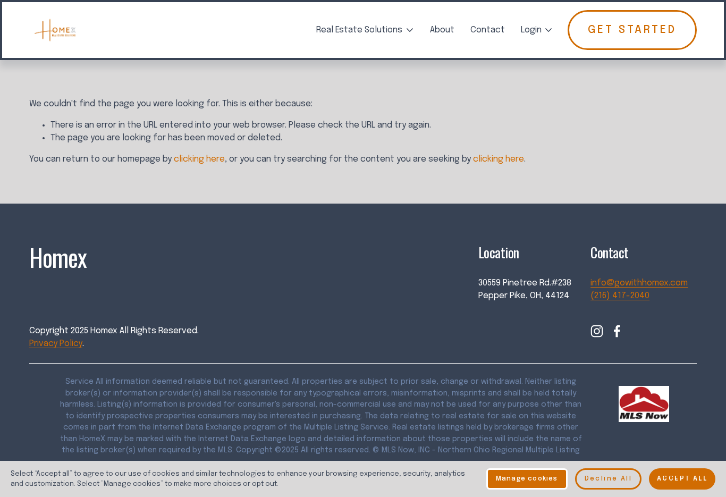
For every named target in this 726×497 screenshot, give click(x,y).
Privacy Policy (55, 343)
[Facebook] (617, 331)
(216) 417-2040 (619, 295)
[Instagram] (596, 331)
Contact (487, 30)
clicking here (199, 159)
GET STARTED (632, 30)
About (442, 30)
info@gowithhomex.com (639, 283)
